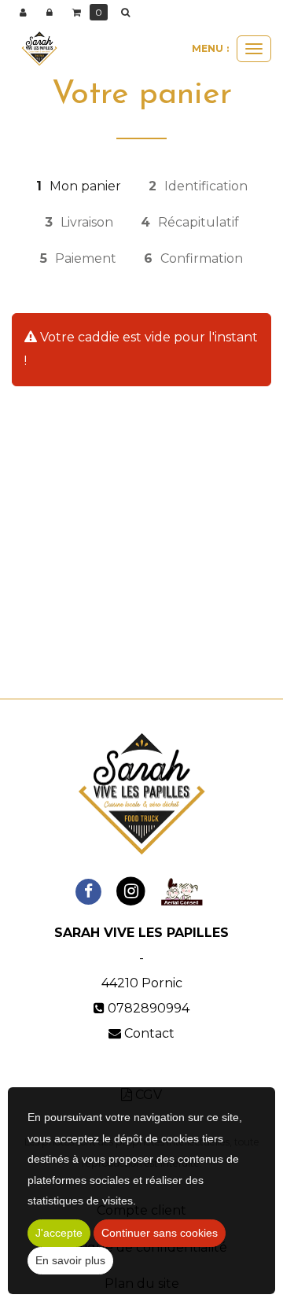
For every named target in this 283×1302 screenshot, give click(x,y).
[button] (128, 12)
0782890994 (148, 1008)
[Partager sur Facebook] (88, 890)
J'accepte (59, 1232)
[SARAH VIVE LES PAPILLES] (39, 48)
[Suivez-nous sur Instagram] (131, 890)
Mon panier (78, 186)
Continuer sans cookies (159, 1232)
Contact (149, 1033)
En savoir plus (70, 1260)
